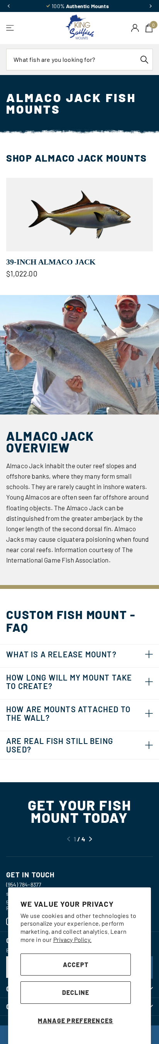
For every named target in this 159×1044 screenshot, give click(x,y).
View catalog (10, 28)
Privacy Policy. (72, 939)
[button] (8, 6)
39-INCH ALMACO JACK (51, 262)
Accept (76, 964)
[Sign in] (135, 28)
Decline (76, 992)
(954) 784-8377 (23, 884)
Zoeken (144, 59)
